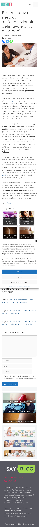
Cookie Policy (12, 286)
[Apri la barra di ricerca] (30, 4)
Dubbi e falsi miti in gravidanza (19, 422)
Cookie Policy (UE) (10, 481)
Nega (19, 277)
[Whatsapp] (11, 41)
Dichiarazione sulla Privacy (23, 286)
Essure (9, 203)
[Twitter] (7, 41)
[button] (36, 241)
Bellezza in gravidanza (19, 412)
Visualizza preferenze (19, 282)
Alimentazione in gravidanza (19, 402)
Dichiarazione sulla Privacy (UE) (14, 478)
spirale (4, 175)
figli (12, 101)
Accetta (19, 272)
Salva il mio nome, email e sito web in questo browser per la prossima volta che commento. (20, 377)
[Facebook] (3, 41)
